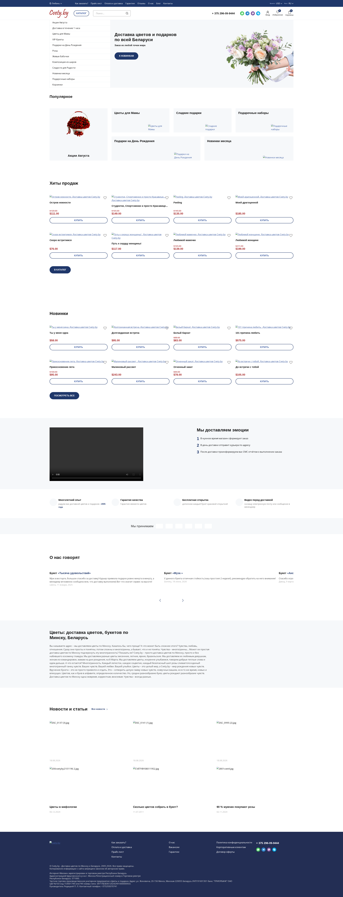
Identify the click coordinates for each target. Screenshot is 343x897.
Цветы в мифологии (63, 806)
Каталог (81, 13)
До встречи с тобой (247, 367)
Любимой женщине (247, 240)
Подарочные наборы (63, 79)
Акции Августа (59, 22)
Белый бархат (182, 333)
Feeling (178, 202)
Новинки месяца (61, 73)
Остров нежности (60, 202)
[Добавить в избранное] (105, 197)
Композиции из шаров (64, 62)
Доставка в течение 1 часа (66, 28)
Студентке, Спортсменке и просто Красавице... (140, 206)
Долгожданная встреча (125, 333)
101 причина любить (248, 333)
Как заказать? (81, 3)
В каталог (60, 270)
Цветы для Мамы (61, 33)
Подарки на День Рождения (66, 45)
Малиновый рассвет (124, 367)
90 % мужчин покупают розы (236, 806)
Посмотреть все (64, 395)
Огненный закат (183, 367)
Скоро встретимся (61, 240)
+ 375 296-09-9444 (223, 13)
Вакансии (174, 847)
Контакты (168, 3)
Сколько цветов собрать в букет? (155, 806)
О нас (151, 3)
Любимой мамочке (185, 240)
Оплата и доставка (114, 3)
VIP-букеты (58, 39)
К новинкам (126, 56)
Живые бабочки (60, 56)
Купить (78, 220)
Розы (55, 50)
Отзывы (141, 3)
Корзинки (57, 84)
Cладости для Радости (63, 67)
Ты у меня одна (59, 333)
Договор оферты (225, 851)
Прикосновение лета (62, 367)
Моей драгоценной (247, 202)
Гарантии (130, 3)
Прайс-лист (96, 3)
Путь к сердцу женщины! (126, 243)
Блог (158, 3)
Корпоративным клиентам (231, 847)
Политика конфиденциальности (234, 842)
